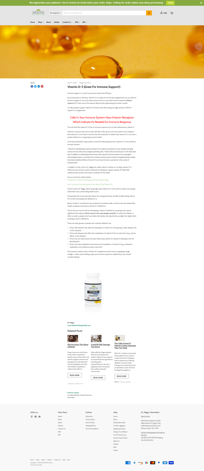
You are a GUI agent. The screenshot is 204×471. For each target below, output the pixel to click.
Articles (56, 22)
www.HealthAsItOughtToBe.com (79, 325)
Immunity (71, 384)
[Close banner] (201, 3)
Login (165, 13)
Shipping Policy (91, 426)
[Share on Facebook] (32, 86)
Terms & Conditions (92, 429)
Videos (115, 450)
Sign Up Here (145, 416)
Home (32, 22)
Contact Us (66, 22)
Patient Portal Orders (120, 438)
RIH (84, 22)
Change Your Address (120, 432)
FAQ (77, 22)
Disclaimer (89, 416)
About (48, 22)
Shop (40, 22)
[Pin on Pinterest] (42, 86)
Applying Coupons (119, 429)
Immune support (125, 382)
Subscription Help (119, 423)
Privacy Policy (90, 419)
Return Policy (90, 423)
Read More (74, 375)
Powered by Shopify (36, 465)
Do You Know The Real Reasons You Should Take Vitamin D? (91, 184)
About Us (116, 441)
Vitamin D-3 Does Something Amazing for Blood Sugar (89, 180)
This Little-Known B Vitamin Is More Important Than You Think (125, 345)
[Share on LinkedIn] (38, 86)
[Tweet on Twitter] (35, 86)
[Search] (149, 13)
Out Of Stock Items (119, 435)
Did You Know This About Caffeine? (77, 345)
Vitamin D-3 (79, 384)
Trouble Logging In (119, 426)
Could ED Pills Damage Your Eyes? (100, 345)
